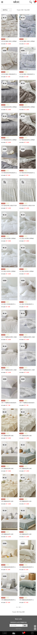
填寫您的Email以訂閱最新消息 (18, 622)
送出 (25, 625)
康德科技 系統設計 (18, 628)
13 (19, 607)
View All (26, 10)
